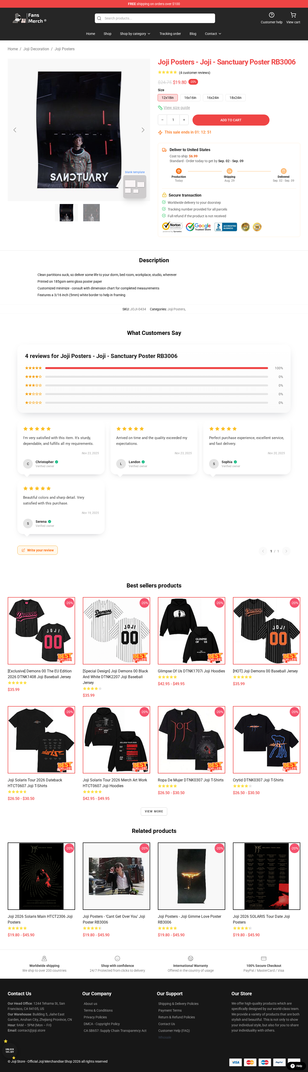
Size (161, 90)
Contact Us (166, 1024)
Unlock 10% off (10, 1050)
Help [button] (299, 1066)
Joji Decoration (36, 49)
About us (90, 1004)
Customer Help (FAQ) (174, 1031)
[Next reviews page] (286, 551)
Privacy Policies (95, 1017)
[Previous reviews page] (263, 551)
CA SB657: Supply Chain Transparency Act (115, 1031)
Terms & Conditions (98, 1010)
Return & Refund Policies (176, 1017)
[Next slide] (143, 130)
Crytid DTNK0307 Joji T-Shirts (258, 780)
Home (13, 49)
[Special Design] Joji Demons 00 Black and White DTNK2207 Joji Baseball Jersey (115, 677)
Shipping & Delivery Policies (178, 1004)
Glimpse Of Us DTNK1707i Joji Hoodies (191, 671)
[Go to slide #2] (91, 212)
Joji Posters (65, 49)
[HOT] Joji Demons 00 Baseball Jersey (265, 671)
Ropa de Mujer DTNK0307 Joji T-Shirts (191, 780)
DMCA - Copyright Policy (102, 1024)
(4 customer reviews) (194, 73)
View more (154, 811)
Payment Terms (170, 1010)
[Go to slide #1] (66, 212)
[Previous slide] (15, 130)
